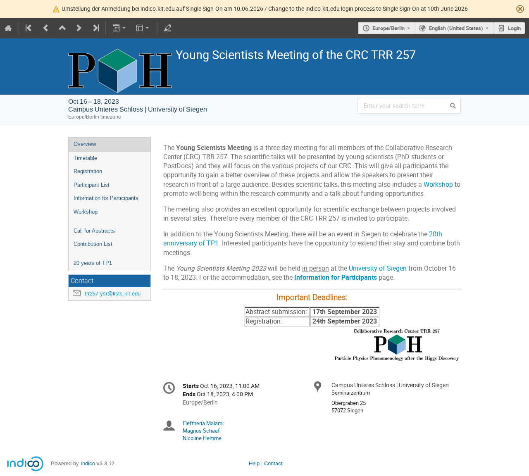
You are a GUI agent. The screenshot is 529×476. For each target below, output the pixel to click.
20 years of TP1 (93, 263)
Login (514, 28)
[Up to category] (62, 28)
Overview (85, 144)
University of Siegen (378, 268)
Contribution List (93, 244)
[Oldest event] (29, 28)
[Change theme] (143, 28)
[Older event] (46, 28)
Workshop (86, 212)
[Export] (119, 28)
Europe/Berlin (388, 28)
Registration (88, 171)
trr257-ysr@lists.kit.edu (113, 293)
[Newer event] (79, 28)
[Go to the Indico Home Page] (8, 28)
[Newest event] (95, 28)
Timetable (85, 158)
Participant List (92, 185)
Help (254, 463)
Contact (273, 463)
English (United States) (456, 28)
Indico (88, 463)
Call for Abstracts (94, 231)
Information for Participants (106, 198)
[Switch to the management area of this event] (168, 28)
